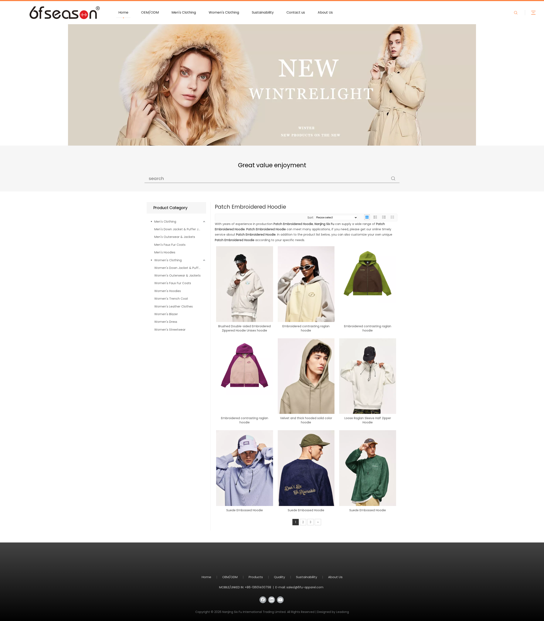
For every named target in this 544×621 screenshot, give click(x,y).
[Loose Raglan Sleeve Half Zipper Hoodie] (367, 380)
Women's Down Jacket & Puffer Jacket (180, 268)
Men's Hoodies (164, 252)
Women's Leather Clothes (173, 306)
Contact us (295, 12)
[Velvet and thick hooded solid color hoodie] (306, 380)
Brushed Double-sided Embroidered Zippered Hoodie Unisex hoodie (244, 328)
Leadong (342, 612)
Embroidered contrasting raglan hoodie (306, 328)
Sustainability (263, 12)
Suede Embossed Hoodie (244, 510)
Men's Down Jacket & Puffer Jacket (180, 229)
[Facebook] (262, 599)
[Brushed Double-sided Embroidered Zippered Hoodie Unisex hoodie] (244, 288)
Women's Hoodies (167, 291)
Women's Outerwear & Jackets (177, 275)
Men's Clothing (183, 12)
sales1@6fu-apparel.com (304, 587)
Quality (279, 577)
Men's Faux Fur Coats (170, 245)
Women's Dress (165, 322)
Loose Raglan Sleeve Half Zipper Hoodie (367, 420)
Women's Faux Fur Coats (172, 283)
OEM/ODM (150, 12)
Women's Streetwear (170, 329)
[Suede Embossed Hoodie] (244, 472)
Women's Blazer (166, 314)
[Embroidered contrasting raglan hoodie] (306, 288)
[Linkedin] (271, 599)
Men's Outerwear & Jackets (174, 237)
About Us (325, 12)
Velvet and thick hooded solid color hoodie (306, 420)
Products (256, 577)
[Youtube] (280, 599)
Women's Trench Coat (171, 298)
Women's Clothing (224, 12)
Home (123, 12)
